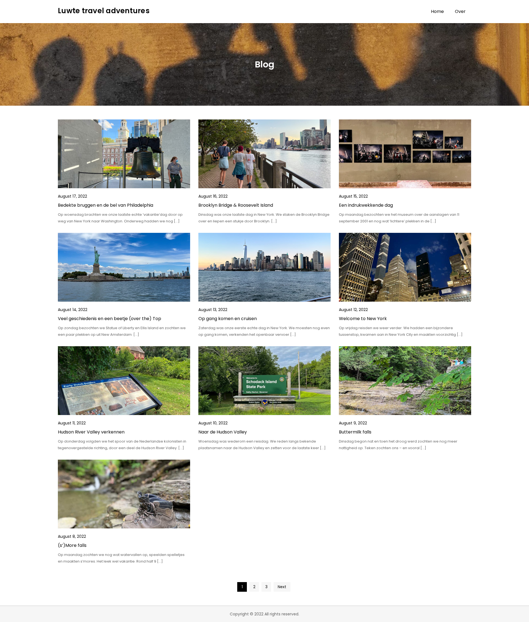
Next (282, 587)
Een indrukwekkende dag (366, 205)
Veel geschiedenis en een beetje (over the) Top (109, 318)
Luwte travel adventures (104, 11)
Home (437, 11)
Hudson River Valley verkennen (91, 432)
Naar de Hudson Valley (222, 432)
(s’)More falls (72, 545)
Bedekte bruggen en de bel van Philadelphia (105, 205)
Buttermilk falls (355, 432)
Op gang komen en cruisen (227, 318)
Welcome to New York (363, 318)
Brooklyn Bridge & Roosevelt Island (235, 205)
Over (460, 11)
